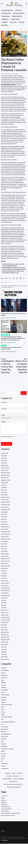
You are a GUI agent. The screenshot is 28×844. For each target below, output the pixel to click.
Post (2, 741)
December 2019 (5, 637)
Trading (3, 766)
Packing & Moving (6, 734)
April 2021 (3, 607)
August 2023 (4, 541)
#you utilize (21, 22)
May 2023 (4, 546)
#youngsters (5, 22)
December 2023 (5, 531)
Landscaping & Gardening (8, 722)
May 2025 (3, 490)
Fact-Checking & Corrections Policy (13, 784)
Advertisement (5, 670)
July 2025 (3, 485)
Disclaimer (9, 776)
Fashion (3, 702)
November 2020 (5, 620)
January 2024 (5, 529)
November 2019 (5, 639)
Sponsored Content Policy (14, 787)
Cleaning (3, 687)
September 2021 (5, 595)
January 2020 (5, 634)
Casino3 (3, 685)
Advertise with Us (7, 778)
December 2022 (5, 558)
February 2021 (5, 612)
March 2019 (4, 656)
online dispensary (14, 285)
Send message (6, 444)
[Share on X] (10, 278)
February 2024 (5, 526)
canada (8, 285)
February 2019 (5, 659)
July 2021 (3, 600)
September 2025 (5, 480)
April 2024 (4, 522)
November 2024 (5, 504)
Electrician (4, 699)
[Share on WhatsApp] (17, 278)
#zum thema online (6, 13)
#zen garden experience (18, 13)
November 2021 (5, 590)
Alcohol (3, 672)
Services (3, 756)
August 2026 (4, 453)
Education (4, 345)
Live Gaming (4, 726)
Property (3, 744)
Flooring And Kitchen (6, 704)
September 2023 (5, 539)
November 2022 (5, 561)
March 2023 (4, 551)
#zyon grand (18, 10)
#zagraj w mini (5, 19)
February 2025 (5, 497)
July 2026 (3, 455)
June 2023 (4, 544)
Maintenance (4, 729)
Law (2, 724)
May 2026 (4, 460)
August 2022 (4, 568)
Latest (13, 773)
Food (2, 707)
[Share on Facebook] (6, 278)
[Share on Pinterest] (20, 278)
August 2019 (4, 644)
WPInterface (4, 840)
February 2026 (5, 468)
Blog (2, 680)
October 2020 (5, 622)
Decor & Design (5, 695)
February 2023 (5, 553)
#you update (4, 25)
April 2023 (4, 549)
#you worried (13, 22)
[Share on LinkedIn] (13, 278)
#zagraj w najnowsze (17, 16)
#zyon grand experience (7, 10)
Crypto (3, 692)
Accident (3, 668)
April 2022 (4, 578)
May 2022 (4, 575)
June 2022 (4, 573)
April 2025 (4, 492)
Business (5, 285)
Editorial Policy (13, 781)
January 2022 (5, 585)
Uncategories (4, 768)
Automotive (4, 677)
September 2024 (5, 509)
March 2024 (4, 524)
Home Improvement (5, 334)
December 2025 (5, 472)
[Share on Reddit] (23, 278)
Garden (3, 712)
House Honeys (14, 5)
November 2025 (5, 475)
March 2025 (4, 495)
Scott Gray (14, 73)
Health (3, 714)
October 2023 (5, 536)
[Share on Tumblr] (2, 282)
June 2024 (4, 517)
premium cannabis (22, 285)
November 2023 (5, 534)
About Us (19, 773)
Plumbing (3, 739)
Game (2, 709)
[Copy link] (9, 282)
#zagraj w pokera (5, 16)
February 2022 (5, 583)
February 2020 (5, 632)
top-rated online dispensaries (7, 287)
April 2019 (3, 654)
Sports (3, 758)
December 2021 (5, 588)
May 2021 (3, 605)
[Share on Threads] (6, 282)
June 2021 (4, 602)
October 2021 (4, 593)
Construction (4, 690)
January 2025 (4, 499)
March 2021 (4, 610)
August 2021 (4, 598)
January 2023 (5, 556)
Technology (4, 763)
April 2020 (4, 627)
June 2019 (4, 649)
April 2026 (4, 463)
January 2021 (4, 615)
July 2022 (3, 571)
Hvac (2, 719)
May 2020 (4, 625)
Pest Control (4, 736)
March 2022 (4, 580)
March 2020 (4, 629)
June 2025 (4, 487)
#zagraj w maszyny (15, 19)
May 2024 (4, 519)
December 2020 (5, 617)
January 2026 (5, 470)
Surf (2, 761)
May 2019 (3, 652)
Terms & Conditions (18, 778)
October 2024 (5, 507)
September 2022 (5, 566)
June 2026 (4, 458)
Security (3, 753)
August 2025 (4, 482)
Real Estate (4, 746)
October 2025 (5, 477)
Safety (3, 751)
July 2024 (3, 514)
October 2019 (4, 642)
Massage (3, 731)
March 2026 (4, 465)
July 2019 (3, 647)
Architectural (4, 675)
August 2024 (4, 512)
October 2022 (5, 563)
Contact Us (7, 773)
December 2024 (5, 502)
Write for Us (17, 776)
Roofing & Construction (7, 749)
